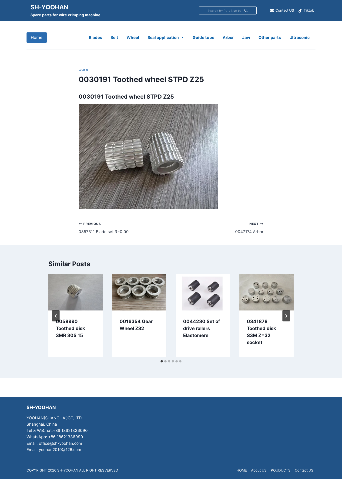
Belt (114, 37)
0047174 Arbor (249, 228)
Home (37, 37)
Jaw (246, 37)
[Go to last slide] (56, 315)
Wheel (133, 37)
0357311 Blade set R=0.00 (104, 228)
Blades (95, 37)
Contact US (304, 470)
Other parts (269, 37)
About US (259, 470)
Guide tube (203, 37)
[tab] (162, 361)
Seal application (163, 37)
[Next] (286, 315)
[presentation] (75, 292)
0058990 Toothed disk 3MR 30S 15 (70, 328)
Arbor (228, 37)
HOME (242, 470)
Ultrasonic (299, 37)
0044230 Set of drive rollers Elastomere (201, 328)
